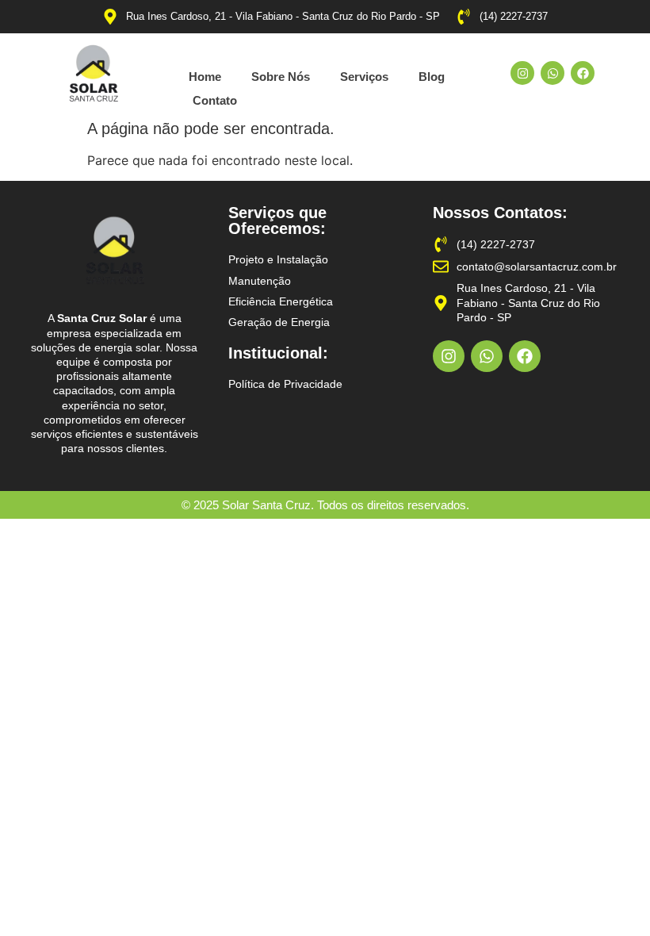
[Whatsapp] (552, 73)
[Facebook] (583, 73)
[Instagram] (522, 73)
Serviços (364, 76)
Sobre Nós (280, 76)
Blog (432, 76)
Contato (215, 100)
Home (205, 76)
